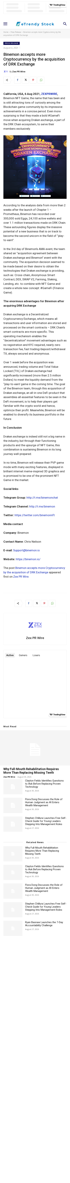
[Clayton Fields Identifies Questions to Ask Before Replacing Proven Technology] (12, 786)
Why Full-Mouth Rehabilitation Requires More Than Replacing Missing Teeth (31, 771)
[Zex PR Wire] (6, 71)
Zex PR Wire (18, 71)
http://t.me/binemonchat (42, 497)
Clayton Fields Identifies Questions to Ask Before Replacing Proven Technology (44, 783)
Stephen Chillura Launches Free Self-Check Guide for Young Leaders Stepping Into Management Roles (45, 821)
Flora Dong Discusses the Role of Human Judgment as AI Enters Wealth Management (44, 802)
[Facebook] (17, 80)
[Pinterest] (33, 80)
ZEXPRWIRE (49, 94)
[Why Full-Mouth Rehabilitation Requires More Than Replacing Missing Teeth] (35, 747)
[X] (25, 80)
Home (5, 32)
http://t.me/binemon (42, 506)
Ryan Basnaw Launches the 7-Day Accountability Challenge (44, 924)
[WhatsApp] (41, 80)
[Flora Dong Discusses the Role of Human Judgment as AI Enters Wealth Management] (12, 805)
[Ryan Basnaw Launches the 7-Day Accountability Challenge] (12, 928)
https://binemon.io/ (28, 559)
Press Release (16, 32)
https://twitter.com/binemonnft (35, 515)
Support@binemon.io (26, 550)
